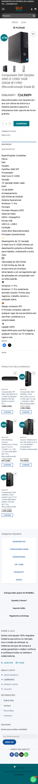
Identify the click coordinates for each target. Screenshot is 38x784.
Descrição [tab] (7, 144)
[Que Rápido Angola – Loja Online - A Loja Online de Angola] (19, 9)
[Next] (33, 47)
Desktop (13, 131)
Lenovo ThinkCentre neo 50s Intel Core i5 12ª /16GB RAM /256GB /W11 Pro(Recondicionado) (28, 444)
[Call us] (26, 754)
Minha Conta (11, 684)
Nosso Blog (9, 710)
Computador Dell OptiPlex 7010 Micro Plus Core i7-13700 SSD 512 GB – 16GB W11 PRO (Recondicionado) (27, 398)
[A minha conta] (32, 9)
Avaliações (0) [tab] (8, 149)
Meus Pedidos (11, 675)
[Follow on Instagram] (16, 754)
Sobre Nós (9, 700)
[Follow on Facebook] (12, 754)
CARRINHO (9, 679)
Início (15, 22)
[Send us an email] (21, 754)
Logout (8, 689)
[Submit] (34, 16)
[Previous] (5, 47)
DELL (9, 135)
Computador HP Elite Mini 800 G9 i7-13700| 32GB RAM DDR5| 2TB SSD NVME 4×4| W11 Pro (10, 398)
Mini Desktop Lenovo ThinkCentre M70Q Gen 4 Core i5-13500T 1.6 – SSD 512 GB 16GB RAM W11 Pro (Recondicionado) (9, 448)
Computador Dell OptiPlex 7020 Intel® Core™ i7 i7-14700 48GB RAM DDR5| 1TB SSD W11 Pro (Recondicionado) (9, 499)
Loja (23, 22)
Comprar (21, 123)
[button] (3, 9)
